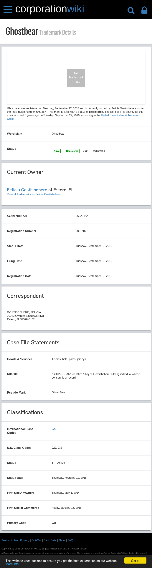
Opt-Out (36, 540)
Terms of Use (9, 540)
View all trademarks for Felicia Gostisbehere (33, 194)
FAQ (70, 540)
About (61, 540)
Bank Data (50, 540)
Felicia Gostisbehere (27, 189)
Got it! (135, 560)
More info (12, 563)
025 (54, 428)
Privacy (24, 540)
